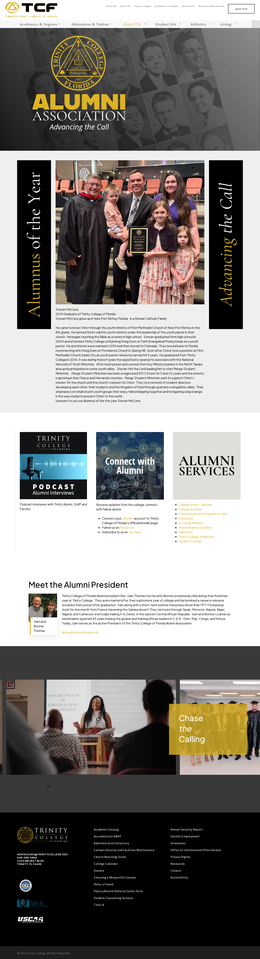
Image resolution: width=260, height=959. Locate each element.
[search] (256, 24)
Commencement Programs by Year (203, 514)
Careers (176, 870)
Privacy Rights (181, 857)
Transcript (186, 532)
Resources (178, 864)
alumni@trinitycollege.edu (80, 632)
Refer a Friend (103, 884)
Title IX (99, 905)
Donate (99, 870)
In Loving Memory (191, 523)
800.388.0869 (27, 857)
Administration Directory (111, 843)
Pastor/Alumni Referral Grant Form (118, 891)
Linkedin (127, 518)
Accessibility (179, 877)
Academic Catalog (106, 829)
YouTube (134, 532)
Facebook (127, 527)
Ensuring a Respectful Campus (115, 877)
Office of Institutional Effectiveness (196, 850)
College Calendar (106, 864)
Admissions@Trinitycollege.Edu (42, 854)
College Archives (190, 509)
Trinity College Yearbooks (196, 537)
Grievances (178, 843)
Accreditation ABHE (107, 836)
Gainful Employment (185, 836)
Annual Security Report (187, 829)
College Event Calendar (195, 505)
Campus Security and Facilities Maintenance (124, 850)
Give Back (186, 518)
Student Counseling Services (113, 898)
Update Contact (190, 541)
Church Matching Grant (110, 857)
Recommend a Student (195, 527)
